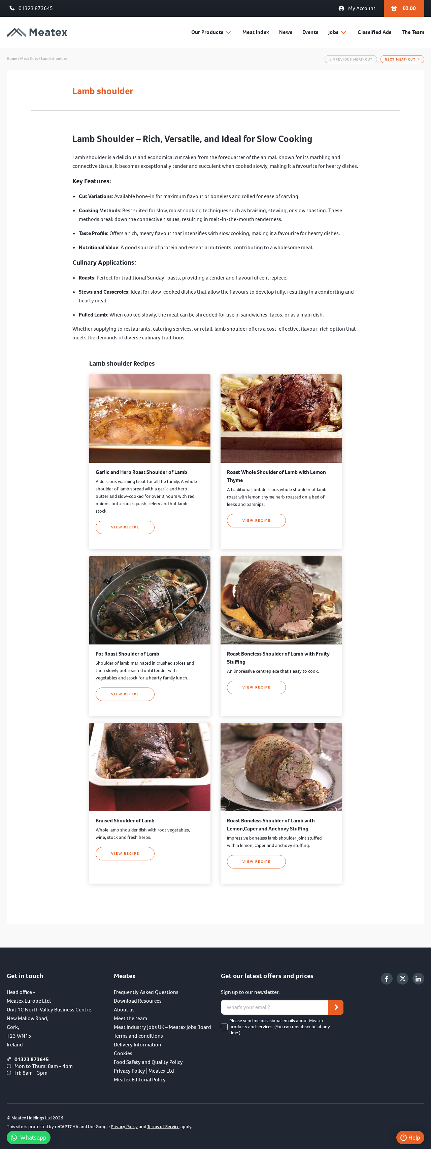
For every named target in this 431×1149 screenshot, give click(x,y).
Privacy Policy (124, 1126)
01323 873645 (36, 8)
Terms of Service (163, 1126)
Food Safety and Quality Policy (148, 1062)
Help (414, 1138)
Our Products (207, 32)
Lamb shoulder (54, 58)
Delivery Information (137, 1044)
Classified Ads (374, 32)
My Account (361, 8)
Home (12, 58)
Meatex (37, 33)
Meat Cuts (29, 58)
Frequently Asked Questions (146, 992)
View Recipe (125, 527)
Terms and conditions (138, 1035)
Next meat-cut (400, 59)
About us (124, 1009)
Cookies (123, 1053)
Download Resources (138, 1000)
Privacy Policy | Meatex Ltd (144, 1070)
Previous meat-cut (353, 59)
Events (310, 32)
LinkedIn (418, 979)
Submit (335, 1007)
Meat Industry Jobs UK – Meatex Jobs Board (162, 1027)
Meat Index (255, 32)
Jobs (333, 32)
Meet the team (130, 1018)
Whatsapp (33, 1138)
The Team (413, 32)
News (285, 32)
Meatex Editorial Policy (140, 1079)
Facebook (387, 979)
